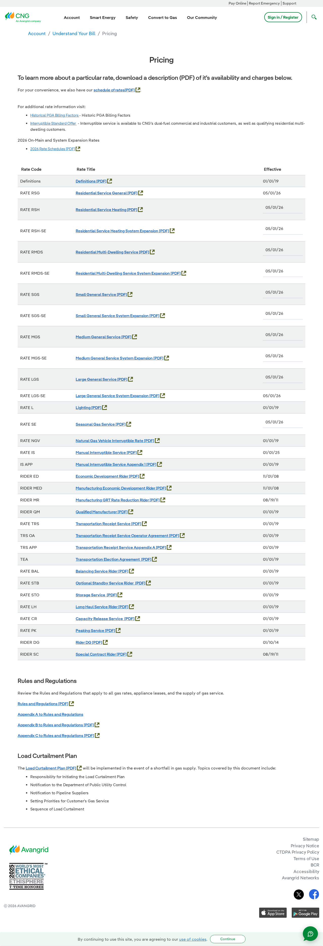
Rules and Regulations (38, 703)
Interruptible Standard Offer (53, 123)
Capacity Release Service (100, 618)
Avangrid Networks (300, 877)
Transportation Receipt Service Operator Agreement (122, 535)
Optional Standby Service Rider (105, 582)
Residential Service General (101, 192)
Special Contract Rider (96, 654)
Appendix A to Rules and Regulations (50, 714)
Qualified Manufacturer (97, 511)
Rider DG (84, 642)
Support (289, 3)
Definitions (86, 181)
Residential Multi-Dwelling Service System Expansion (123, 273)
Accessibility (306, 871)
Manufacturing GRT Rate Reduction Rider (113, 499)
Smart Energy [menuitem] (103, 17)
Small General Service (96, 294)
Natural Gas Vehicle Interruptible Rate (110, 440)
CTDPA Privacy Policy (297, 852)
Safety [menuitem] (132, 17)
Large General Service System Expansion (112, 395)
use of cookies (192, 939)
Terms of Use (306, 858)
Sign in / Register (283, 17)
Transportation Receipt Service (103, 523)
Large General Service (96, 379)
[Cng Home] (24, 16)
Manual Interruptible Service (101, 452)
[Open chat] (310, 933)
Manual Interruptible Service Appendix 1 (111, 464)
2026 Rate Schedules (48, 148)
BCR (315, 864)
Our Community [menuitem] (202, 17)
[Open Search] (313, 17)
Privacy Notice (305, 845)
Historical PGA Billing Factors (54, 115)
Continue (227, 939)
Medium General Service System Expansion (114, 358)
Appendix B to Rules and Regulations (51, 724)
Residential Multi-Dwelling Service (107, 251)
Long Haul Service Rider (97, 606)
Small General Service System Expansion (112, 315)
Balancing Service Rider (97, 571)
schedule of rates (109, 89)
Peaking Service (90, 630)
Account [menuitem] (72, 17)
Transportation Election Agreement (108, 559)
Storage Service (91, 594)
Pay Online (237, 3)
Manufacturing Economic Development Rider (116, 488)
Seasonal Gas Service (96, 424)
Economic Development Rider (102, 476)
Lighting (83, 407)
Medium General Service (98, 336)
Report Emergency (264, 3)
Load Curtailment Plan (46, 768)
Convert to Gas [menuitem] (162, 17)
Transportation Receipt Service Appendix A (116, 547)
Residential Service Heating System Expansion (117, 230)
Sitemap (311, 839)
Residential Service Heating (101, 209)
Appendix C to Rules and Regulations (51, 735)
